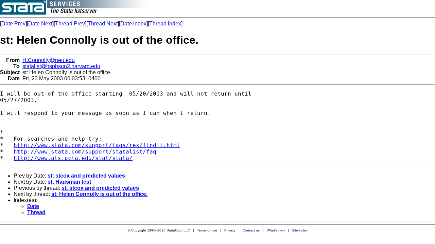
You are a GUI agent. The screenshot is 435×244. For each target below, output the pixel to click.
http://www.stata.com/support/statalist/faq (85, 151)
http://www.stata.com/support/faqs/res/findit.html (97, 145)
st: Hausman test (69, 182)
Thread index (165, 23)
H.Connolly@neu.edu (48, 60)
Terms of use (207, 230)
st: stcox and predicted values (86, 176)
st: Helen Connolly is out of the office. (99, 194)
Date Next (40, 23)
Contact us (251, 230)
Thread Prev (70, 23)
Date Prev (13, 23)
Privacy (230, 230)
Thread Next (103, 23)
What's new (276, 230)
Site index (300, 230)
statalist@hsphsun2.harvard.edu (61, 66)
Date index (133, 23)
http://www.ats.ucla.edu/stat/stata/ (73, 158)
